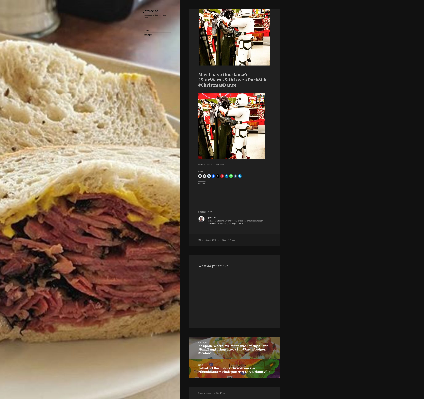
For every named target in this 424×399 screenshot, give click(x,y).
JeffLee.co (151, 11)
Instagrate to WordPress (215, 164)
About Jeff (148, 35)
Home (146, 30)
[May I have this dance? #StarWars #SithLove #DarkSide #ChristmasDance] (234, 126)
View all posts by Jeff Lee (230, 223)
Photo (232, 240)
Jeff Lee (223, 240)
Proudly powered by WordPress (211, 393)
